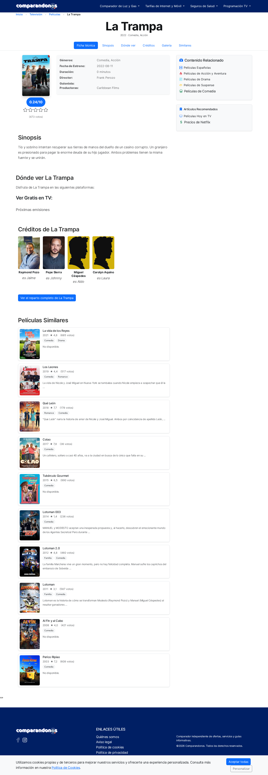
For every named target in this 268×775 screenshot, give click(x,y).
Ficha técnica (86, 45)
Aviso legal (104, 742)
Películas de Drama (197, 79)
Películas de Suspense (199, 85)
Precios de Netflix (197, 122)
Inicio (19, 14)
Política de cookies (110, 747)
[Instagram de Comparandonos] (25, 740)
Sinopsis (108, 45)
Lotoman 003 (52, 512)
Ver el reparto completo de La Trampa (46, 298)
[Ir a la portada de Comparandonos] (37, 731)
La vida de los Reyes (56, 330)
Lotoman (49, 584)
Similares (185, 45)
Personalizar (241, 768)
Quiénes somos (107, 737)
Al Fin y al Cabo (53, 621)
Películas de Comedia (200, 91)
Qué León (49, 403)
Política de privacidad (112, 752)
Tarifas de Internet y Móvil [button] (163, 6)
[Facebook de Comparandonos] (18, 740)
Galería (167, 45)
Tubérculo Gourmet (56, 475)
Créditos (149, 45)
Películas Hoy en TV (197, 116)
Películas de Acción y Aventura (205, 73)
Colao (47, 439)
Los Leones (50, 367)
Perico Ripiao (51, 657)
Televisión (36, 14)
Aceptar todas (238, 762)
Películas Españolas (197, 67)
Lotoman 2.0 (51, 548)
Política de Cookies (66, 768)
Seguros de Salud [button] (202, 6)
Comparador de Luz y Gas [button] (118, 6)
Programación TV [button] (236, 6)
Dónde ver (128, 45)
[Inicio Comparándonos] (37, 6)
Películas (54, 14)
